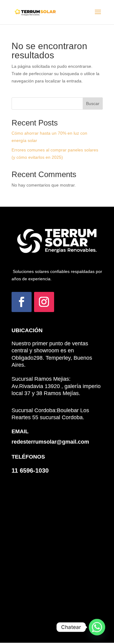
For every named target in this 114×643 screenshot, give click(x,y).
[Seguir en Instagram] (44, 302)
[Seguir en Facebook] (22, 302)
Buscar (92, 103)
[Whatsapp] (97, 627)
